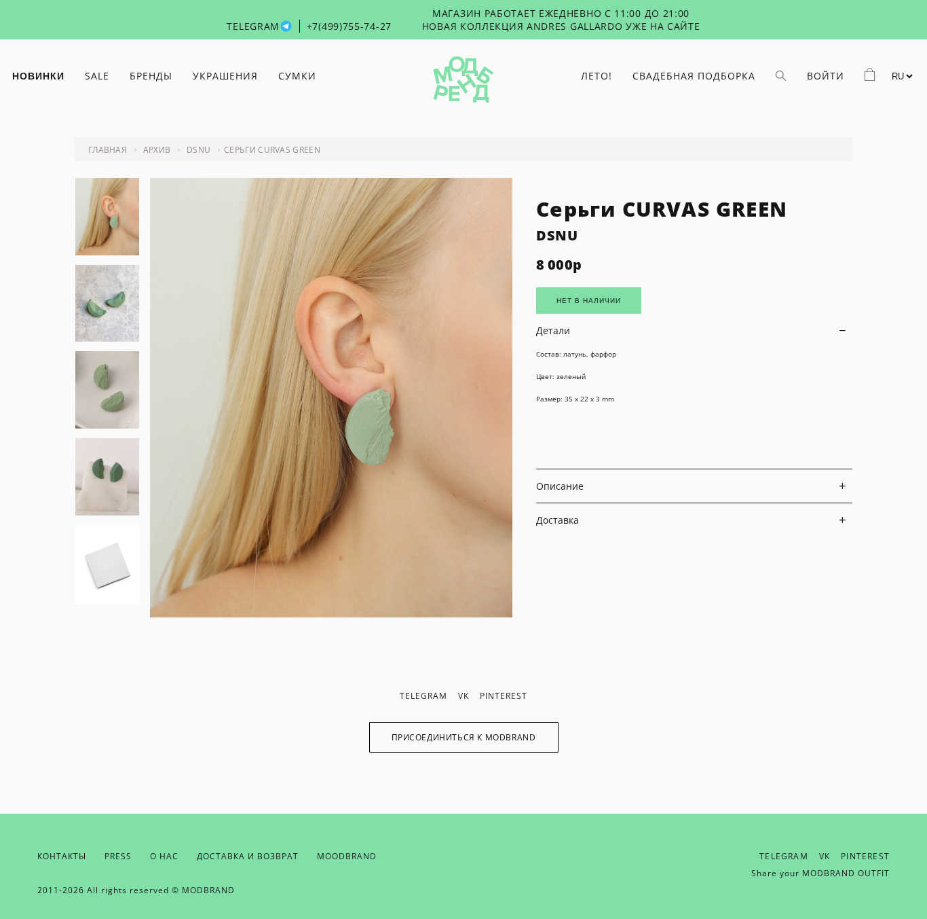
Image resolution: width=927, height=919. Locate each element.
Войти (825, 75)
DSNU (198, 150)
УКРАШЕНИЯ (225, 75)
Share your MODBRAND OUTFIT (820, 873)
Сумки (297, 75)
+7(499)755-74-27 (349, 26)
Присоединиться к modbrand (464, 737)
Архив (157, 150)
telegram (423, 696)
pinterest (503, 696)
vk (463, 696)
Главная (107, 150)
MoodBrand (347, 856)
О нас (164, 856)
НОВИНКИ (38, 76)
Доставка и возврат (248, 856)
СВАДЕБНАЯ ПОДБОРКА (693, 75)
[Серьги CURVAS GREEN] (331, 613)
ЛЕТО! (596, 75)
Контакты (61, 856)
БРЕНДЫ (151, 75)
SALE (97, 75)
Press (118, 856)
